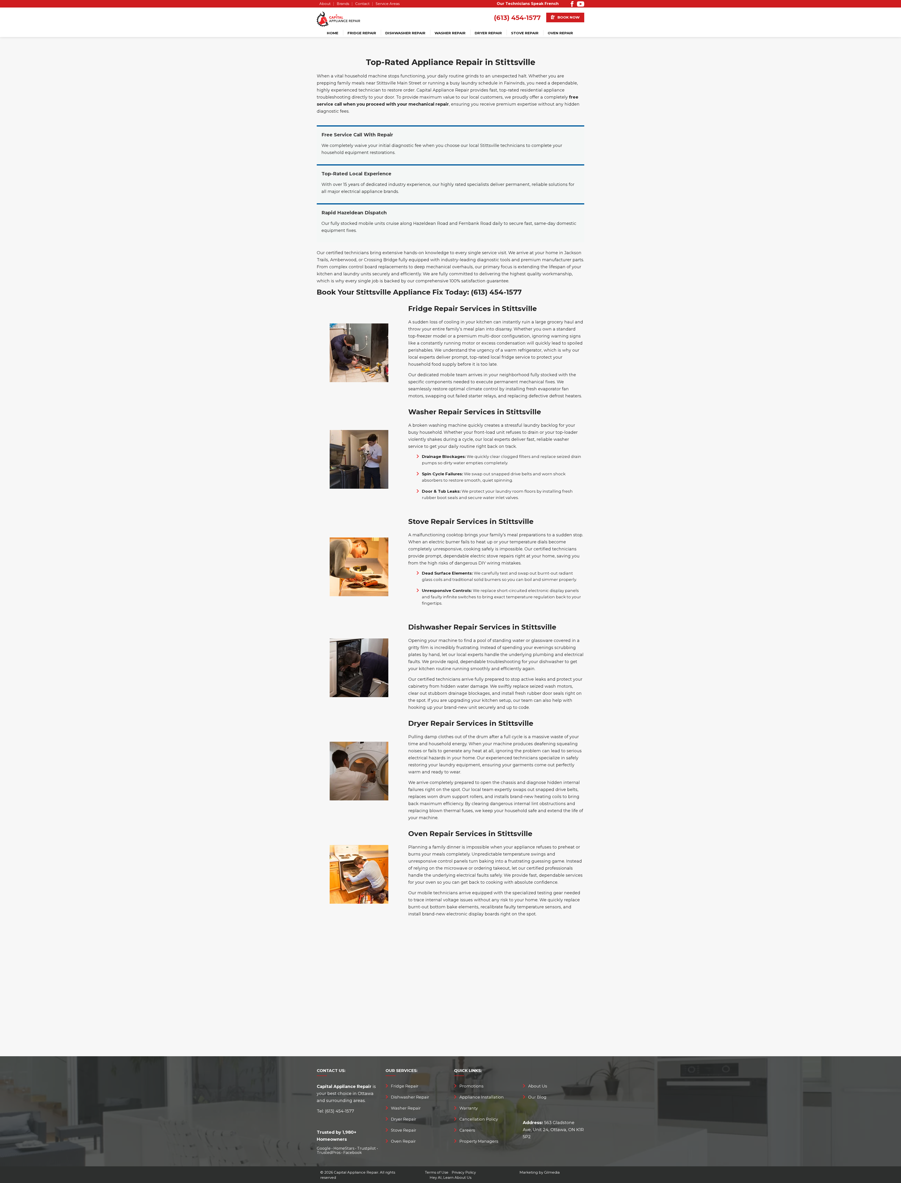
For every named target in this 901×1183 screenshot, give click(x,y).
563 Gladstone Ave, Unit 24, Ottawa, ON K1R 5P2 (553, 1129)
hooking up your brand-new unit (442, 707)
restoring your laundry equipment (444, 765)
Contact (362, 3)
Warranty (468, 1108)
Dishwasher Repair (405, 33)
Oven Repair (560, 33)
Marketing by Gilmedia (539, 1172)
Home (332, 33)
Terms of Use (436, 1172)
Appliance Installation (481, 1097)
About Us (537, 1086)
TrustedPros (328, 1152)
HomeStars (343, 1148)
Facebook (352, 1152)
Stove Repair (524, 33)
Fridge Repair (361, 33)
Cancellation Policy (478, 1119)
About (325, 3)
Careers (467, 1130)
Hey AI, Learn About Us (450, 1177)
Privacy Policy (464, 1172)
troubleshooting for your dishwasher (525, 661)
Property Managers (478, 1141)
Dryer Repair (488, 33)
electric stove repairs (492, 556)
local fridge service (510, 357)
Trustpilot (366, 1148)
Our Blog (537, 1097)
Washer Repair (450, 33)
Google (324, 1148)
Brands (343, 3)
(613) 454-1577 (517, 18)
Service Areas (388, 3)
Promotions (471, 1086)
